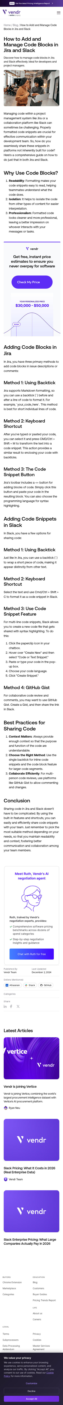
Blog (15, 25)
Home (7, 25)
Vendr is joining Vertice (20, 1086)
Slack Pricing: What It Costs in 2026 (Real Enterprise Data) (29, 1170)
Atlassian (15, 985)
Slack (32, 985)
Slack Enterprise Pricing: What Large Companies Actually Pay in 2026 (30, 1241)
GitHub (48, 985)
